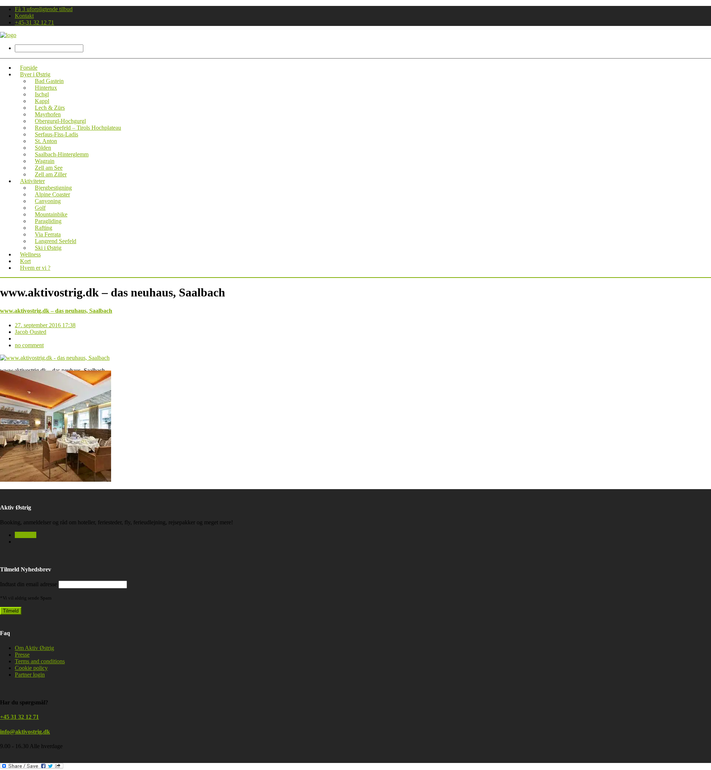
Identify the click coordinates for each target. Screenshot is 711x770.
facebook (25, 535)
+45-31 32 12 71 (34, 22)
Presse (22, 654)
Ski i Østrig (48, 248)
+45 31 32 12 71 (19, 717)
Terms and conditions (40, 661)
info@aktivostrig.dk (25, 731)
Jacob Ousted (30, 332)
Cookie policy (31, 668)
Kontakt (24, 16)
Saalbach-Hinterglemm (62, 154)
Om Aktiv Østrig (34, 648)
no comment (29, 345)
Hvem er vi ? (35, 268)
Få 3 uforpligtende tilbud (44, 9)
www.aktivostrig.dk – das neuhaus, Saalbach (56, 311)
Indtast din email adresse (28, 584)
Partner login (30, 674)
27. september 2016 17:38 (45, 325)
